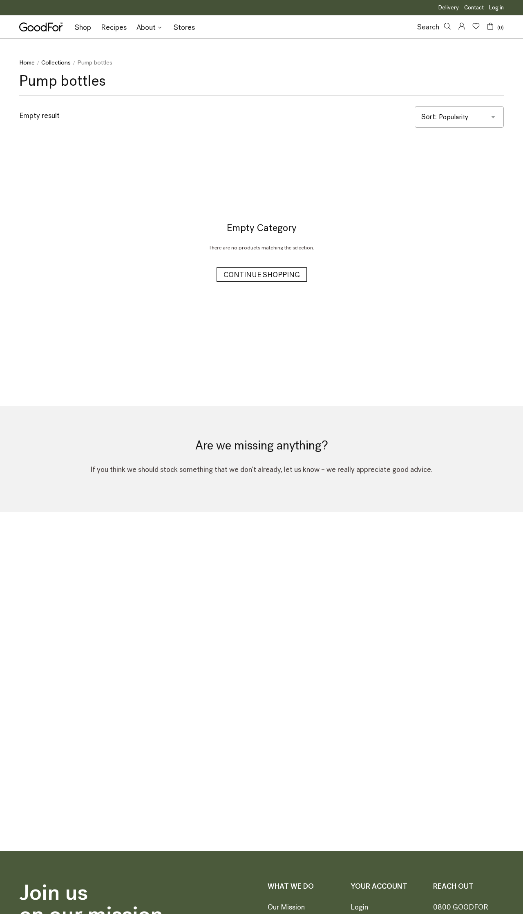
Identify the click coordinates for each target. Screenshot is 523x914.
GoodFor (41, 26)
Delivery (448, 7)
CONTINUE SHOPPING (262, 274)
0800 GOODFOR (460, 907)
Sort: (429, 116)
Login (359, 907)
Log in (496, 7)
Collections (56, 62)
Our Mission (286, 907)
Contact (474, 7)
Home (27, 62)
